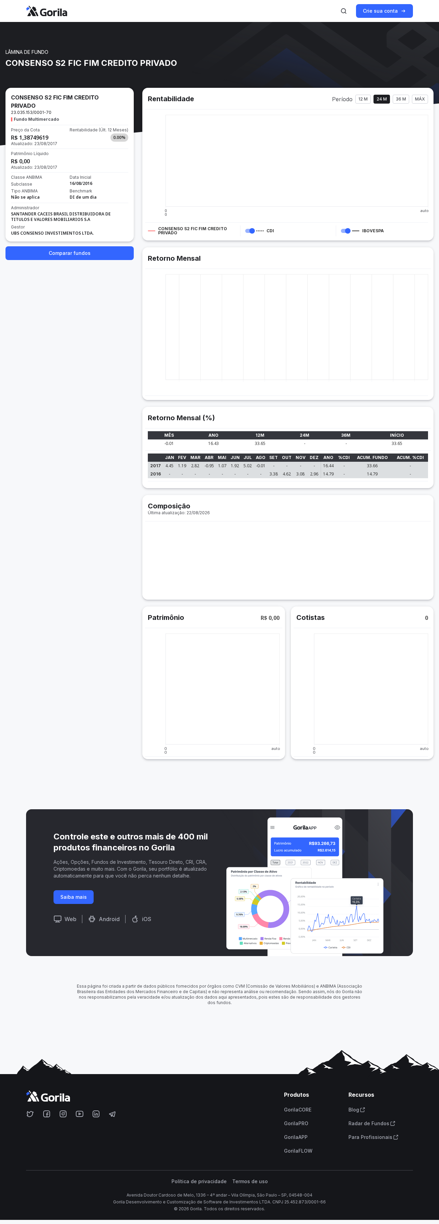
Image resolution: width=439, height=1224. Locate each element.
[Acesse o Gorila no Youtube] (79, 1114)
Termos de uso (250, 1181)
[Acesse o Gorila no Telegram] (112, 1114)
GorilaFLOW (298, 1151)
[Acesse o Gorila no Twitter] (30, 1114)
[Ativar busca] (344, 11)
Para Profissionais (370, 1137)
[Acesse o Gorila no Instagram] (63, 1114)
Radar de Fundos (368, 1123)
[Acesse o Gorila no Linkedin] (96, 1114)
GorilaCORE (297, 1110)
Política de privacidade (199, 1181)
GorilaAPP (296, 1137)
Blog (353, 1110)
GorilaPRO (296, 1123)
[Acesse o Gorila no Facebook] (47, 1114)
